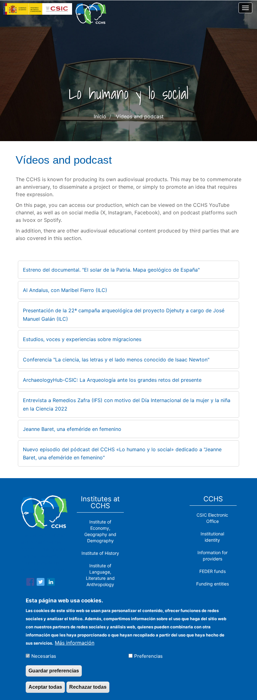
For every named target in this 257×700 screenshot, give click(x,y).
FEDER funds (212, 571)
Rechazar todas (88, 687)
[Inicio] (93, 13)
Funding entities (212, 583)
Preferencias (148, 656)
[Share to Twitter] (41, 583)
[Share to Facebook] (30, 583)
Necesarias (43, 656)
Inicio (100, 116)
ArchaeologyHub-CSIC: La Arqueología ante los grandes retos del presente (112, 380)
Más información (74, 643)
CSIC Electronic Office (212, 518)
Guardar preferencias (54, 670)
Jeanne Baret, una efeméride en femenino (72, 429)
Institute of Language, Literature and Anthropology (100, 575)
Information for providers (212, 555)
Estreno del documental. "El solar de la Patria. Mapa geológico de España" (111, 270)
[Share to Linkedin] (51, 583)
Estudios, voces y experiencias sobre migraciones (82, 339)
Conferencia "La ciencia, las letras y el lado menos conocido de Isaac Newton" (116, 359)
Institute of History (100, 553)
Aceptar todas (45, 687)
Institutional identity (212, 537)
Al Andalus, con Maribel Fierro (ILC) (65, 290)
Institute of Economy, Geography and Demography (100, 531)
